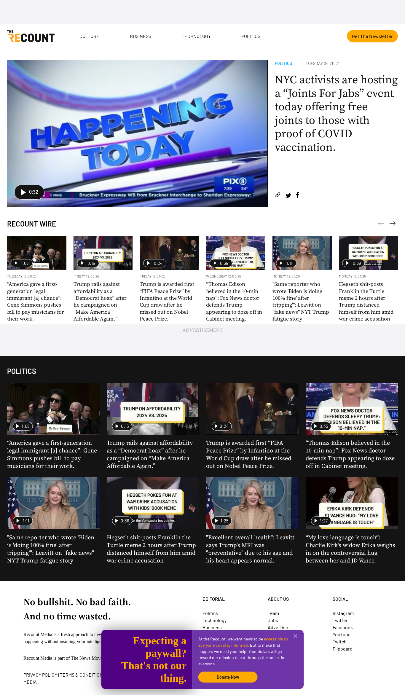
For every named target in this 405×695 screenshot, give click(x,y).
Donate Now (228, 677)
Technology (196, 36)
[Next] (381, 224)
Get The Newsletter (372, 36)
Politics (250, 36)
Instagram (343, 613)
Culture (89, 36)
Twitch (340, 641)
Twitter (340, 620)
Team (273, 613)
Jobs (273, 620)
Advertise (278, 627)
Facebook (343, 627)
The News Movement (91, 658)
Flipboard (343, 648)
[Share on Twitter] (288, 196)
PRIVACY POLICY (40, 675)
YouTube (342, 634)
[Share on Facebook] (297, 196)
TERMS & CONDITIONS (83, 675)
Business (140, 36)
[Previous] (392, 224)
